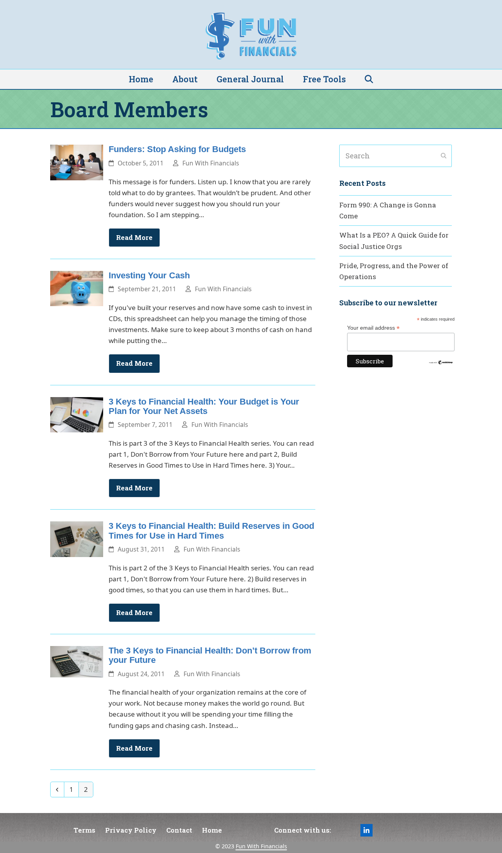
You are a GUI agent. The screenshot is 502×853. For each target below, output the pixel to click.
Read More (134, 237)
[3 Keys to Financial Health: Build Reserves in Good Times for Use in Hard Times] (76, 538)
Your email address (373, 328)
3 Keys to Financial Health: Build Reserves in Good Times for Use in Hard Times (211, 530)
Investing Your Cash (149, 275)
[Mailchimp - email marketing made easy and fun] (440, 363)
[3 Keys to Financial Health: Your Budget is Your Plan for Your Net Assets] (76, 413)
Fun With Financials (210, 163)
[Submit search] (443, 156)
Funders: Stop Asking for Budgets (177, 149)
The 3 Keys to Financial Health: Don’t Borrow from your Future (210, 655)
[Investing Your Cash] (76, 287)
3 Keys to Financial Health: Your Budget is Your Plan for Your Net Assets (204, 406)
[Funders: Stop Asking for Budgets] (76, 161)
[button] (369, 79)
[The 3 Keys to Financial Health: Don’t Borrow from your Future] (76, 660)
